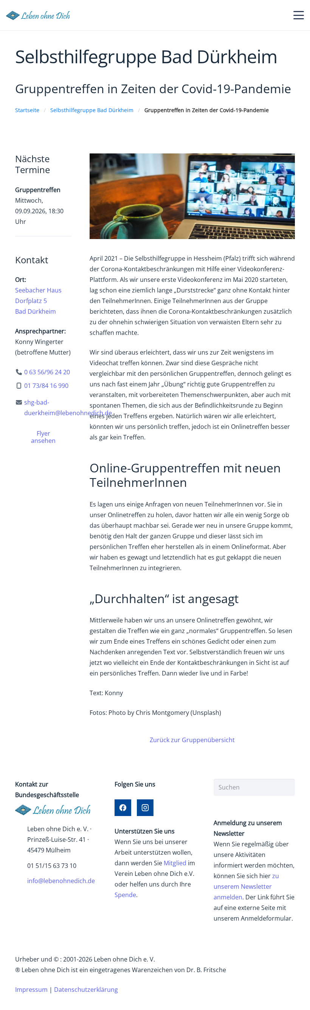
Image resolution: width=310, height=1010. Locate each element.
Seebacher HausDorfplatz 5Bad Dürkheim (38, 301)
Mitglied (175, 863)
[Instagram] (145, 807)
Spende (125, 895)
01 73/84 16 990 (46, 385)
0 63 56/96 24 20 (47, 372)
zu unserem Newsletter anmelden (246, 886)
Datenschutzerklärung (86, 989)
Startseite (27, 110)
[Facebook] (123, 807)
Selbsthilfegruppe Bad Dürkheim (91, 110)
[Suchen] (286, 787)
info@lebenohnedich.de (61, 881)
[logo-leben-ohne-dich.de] (40, 15)
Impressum (31, 989)
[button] (298, 15)
